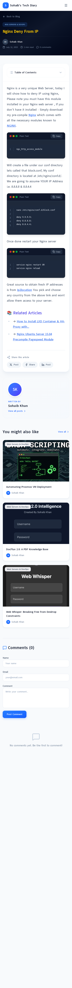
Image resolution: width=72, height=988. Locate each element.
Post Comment (14, 714)
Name (6, 657)
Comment (7, 686)
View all (62, 431)
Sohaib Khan (16, 41)
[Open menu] (66, 5)
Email (5, 672)
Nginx (32, 115)
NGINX (11, 126)
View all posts (15, 411)
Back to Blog (13, 16)
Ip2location (24, 290)
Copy (58, 136)
